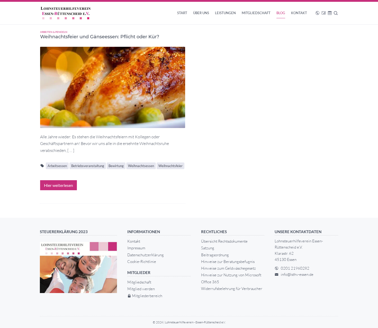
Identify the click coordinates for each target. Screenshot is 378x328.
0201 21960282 (295, 268)
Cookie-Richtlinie (141, 261)
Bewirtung (116, 166)
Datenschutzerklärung (145, 254)
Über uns (201, 13)
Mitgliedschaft (256, 13)
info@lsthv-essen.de (297, 274)
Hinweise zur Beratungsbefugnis (228, 261)
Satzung (207, 247)
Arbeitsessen (57, 166)
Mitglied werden (141, 288)
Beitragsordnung (215, 254)
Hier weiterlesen (58, 185)
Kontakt (299, 13)
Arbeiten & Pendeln (53, 31)
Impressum (136, 247)
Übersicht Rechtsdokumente (224, 241)
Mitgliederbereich (146, 295)
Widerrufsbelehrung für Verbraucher (231, 288)
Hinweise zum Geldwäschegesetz (228, 268)
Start (182, 13)
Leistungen (225, 13)
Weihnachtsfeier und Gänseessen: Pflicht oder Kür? (99, 37)
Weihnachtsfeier (170, 166)
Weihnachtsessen (141, 166)
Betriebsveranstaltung (87, 166)
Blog (280, 13)
